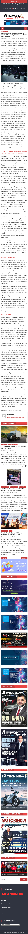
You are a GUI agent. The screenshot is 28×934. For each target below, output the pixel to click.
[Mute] (23, 874)
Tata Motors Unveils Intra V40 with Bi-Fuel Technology (13, 447)
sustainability (4, 31)
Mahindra (18, 410)
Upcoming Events (7, 8)
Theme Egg (21, 932)
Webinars (15, 8)
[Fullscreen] (25, 874)
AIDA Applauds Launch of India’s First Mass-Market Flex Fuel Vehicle (13, 489)
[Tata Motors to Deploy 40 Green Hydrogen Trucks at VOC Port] (14, 521)
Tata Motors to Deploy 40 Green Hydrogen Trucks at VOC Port (11, 534)
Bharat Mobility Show (11, 410)
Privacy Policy (4, 914)
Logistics (3, 444)
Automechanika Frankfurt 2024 (14, 10)
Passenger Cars (14, 486)
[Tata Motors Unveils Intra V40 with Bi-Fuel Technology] (14, 434)
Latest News (12, 6)
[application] (14, 868)
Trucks (16, 444)
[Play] (2, 874)
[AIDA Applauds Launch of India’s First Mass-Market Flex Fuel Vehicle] (14, 476)
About (6, 6)
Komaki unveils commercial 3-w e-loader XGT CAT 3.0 (5, 558)
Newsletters (22, 8)
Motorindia (14, 38)
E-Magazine (20, 6)
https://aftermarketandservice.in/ (15, 417)
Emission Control (5, 486)
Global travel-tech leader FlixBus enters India (24, 558)
